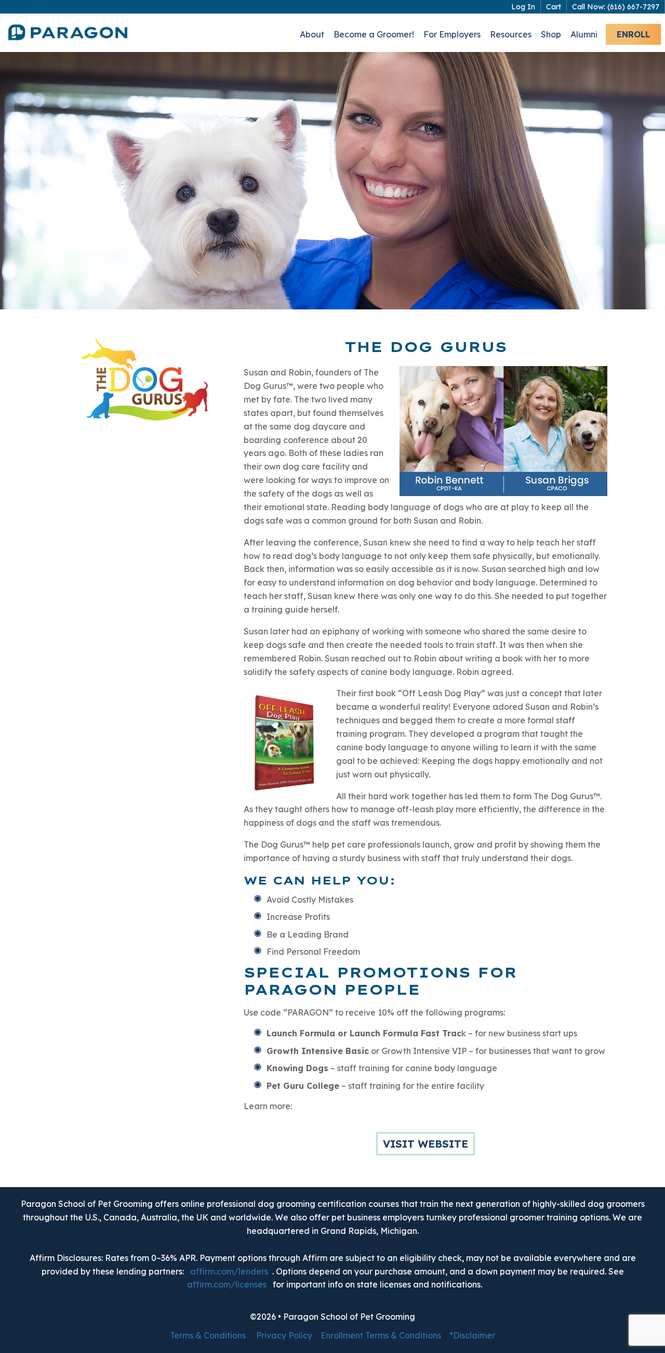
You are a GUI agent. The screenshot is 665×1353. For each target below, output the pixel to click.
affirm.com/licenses (227, 1284)
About (312, 34)
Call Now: (615, 6)
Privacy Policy (284, 1335)
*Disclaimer (472, 1335)
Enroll (633, 34)
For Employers (452, 34)
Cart (553, 6)
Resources (510, 34)
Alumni (583, 34)
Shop (551, 34)
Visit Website (425, 1143)
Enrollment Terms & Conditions (381, 1335)
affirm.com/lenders (229, 1271)
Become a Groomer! (374, 34)
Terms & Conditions (208, 1335)
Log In (523, 6)
